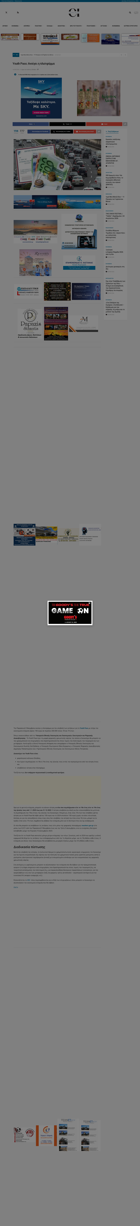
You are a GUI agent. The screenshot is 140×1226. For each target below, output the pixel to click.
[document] (70, 613)
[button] (89, 603)
